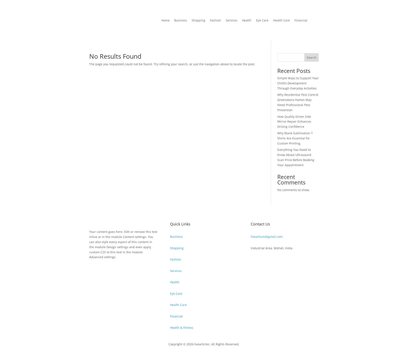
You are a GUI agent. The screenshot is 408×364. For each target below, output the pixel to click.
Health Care (281, 20)
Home (165, 20)
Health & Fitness (181, 328)
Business (180, 20)
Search (311, 57)
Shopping (198, 20)
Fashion (215, 20)
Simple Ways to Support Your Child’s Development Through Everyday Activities (298, 83)
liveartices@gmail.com (267, 237)
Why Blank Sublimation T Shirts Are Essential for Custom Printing (295, 138)
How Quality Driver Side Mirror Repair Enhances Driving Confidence (294, 122)
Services (231, 20)
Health (246, 20)
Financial (301, 20)
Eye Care (262, 20)
